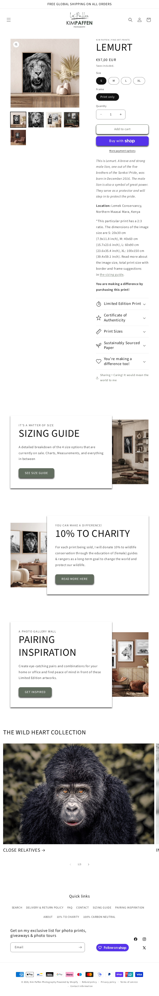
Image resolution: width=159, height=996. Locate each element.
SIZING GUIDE (102, 908)
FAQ (69, 908)
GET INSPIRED (35, 692)
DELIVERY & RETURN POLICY (44, 908)
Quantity (101, 106)
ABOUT (48, 917)
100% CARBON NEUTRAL (99, 917)
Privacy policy (108, 982)
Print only (107, 97)
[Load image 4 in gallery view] (72, 120)
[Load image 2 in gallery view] (36, 120)
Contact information (81, 986)
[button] (8, 19)
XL (139, 81)
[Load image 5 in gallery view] (18, 137)
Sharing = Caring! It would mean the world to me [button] (124, 377)
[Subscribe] (80, 947)
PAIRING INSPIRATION (129, 908)
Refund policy (89, 982)
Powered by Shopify (67, 982)
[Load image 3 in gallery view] (54, 120)
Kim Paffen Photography (43, 982)
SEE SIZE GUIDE (36, 473)
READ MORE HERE (74, 579)
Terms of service (129, 982)
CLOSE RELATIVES (21, 850)
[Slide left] (70, 864)
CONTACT (82, 908)
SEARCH (17, 908)
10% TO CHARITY (68, 917)
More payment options (122, 151)
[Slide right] (88, 864)
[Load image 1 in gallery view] (18, 120)
